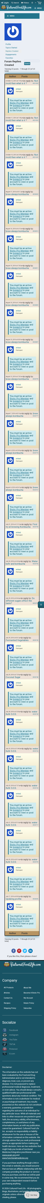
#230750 (35, 603)
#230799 (35, 379)
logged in (17, 105)
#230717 (35, 825)
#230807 (35, 342)
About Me (27, 988)
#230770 (35, 453)
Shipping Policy (10, 1008)
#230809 (35, 305)
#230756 (35, 564)
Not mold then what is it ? (22, 82)
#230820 (35, 194)
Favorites (9, 58)
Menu (39, 8)
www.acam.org (9, 1155)
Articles (7, 993)
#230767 (35, 490)
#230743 (35, 714)
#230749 (35, 640)
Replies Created (12, 51)
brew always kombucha (17, 194)
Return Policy (29, 1003)
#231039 (35, 157)
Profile (8, 44)
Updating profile (13, 899)
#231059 (35, 83)
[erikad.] (13, 33)
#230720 (35, 788)
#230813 (35, 231)
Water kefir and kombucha (22, 562)
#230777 (35, 416)
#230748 (35, 677)
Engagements (11, 54)
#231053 (35, 120)
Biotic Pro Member (19, 103)
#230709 (35, 862)
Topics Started (11, 48)
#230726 (35, 751)
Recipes (7, 1003)
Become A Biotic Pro (32, 993)
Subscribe (28, 1008)
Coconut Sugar (13, 677)
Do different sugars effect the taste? (20, 601)
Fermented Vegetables (17, 640)
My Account (28, 998)
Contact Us (8, 998)
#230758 (35, 527)
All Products (9, 987)
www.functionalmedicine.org (15, 1158)
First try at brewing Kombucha (21, 525)
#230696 (35, 899)
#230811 (35, 268)
